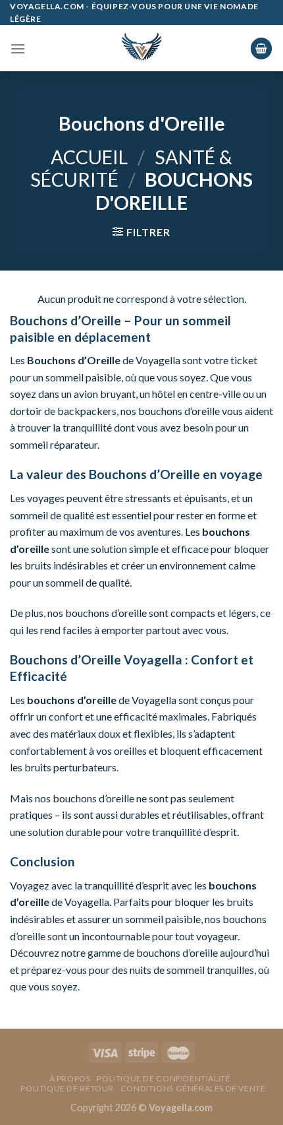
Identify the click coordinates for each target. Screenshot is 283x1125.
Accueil (89, 157)
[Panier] (261, 48)
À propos (70, 1078)
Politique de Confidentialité (163, 1078)
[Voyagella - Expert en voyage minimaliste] (141, 48)
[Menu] (18, 48)
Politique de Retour (67, 1088)
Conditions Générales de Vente (193, 1088)
